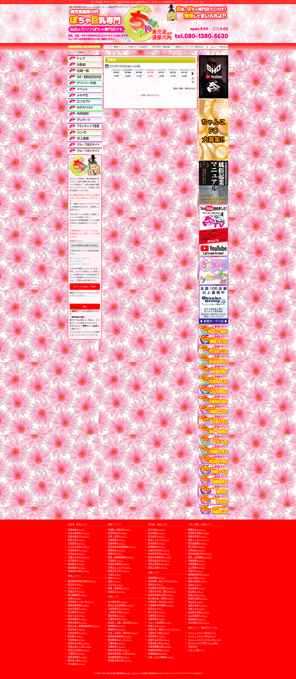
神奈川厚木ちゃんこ (77, 622)
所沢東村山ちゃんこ (117, 532)
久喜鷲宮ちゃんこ (116, 539)
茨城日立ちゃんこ (116, 591)
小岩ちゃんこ (114, 574)
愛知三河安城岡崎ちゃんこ (121, 605)
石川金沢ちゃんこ (156, 536)
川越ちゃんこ (74, 598)
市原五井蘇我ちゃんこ (119, 563)
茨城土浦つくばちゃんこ (80, 646)
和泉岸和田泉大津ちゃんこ (161, 594)
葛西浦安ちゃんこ (116, 550)
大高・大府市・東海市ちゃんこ (123, 632)
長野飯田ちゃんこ (156, 546)
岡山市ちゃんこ (195, 601)
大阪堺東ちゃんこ (156, 618)
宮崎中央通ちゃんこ (198, 598)
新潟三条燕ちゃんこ (157, 567)
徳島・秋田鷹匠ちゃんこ (200, 557)
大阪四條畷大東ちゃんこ (160, 646)
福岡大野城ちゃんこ (198, 581)
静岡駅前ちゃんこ (116, 625)
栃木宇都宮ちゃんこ (77, 608)
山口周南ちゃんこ (196, 567)
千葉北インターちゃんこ (120, 567)
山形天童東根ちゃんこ (78, 532)
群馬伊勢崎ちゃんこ (77, 656)
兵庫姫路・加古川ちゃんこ (161, 601)
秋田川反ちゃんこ (76, 539)
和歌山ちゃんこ (155, 584)
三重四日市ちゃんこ (117, 618)
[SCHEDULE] (85, 64)
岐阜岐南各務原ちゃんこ (120, 636)
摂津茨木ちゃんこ (156, 636)
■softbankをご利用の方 (79, 264)
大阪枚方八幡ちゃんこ (159, 632)
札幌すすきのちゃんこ (78, 557)
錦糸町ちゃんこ (75, 636)
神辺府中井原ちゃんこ (199, 612)
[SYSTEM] (85, 77)
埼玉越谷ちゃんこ (76, 663)
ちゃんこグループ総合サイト (202, 632)
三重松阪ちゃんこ (116, 643)
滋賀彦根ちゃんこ (156, 577)
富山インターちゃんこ (159, 539)
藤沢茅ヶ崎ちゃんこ (77, 660)
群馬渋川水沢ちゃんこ (78, 643)
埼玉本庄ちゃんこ (76, 629)
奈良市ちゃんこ (155, 608)
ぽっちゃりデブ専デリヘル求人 (203, 643)
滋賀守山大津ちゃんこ (159, 639)
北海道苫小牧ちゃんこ (78, 570)
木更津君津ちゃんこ (77, 632)
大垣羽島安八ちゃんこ (119, 608)
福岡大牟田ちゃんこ (198, 605)
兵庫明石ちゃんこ (156, 615)
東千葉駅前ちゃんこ (77, 594)
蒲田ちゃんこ (114, 581)
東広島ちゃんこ (195, 591)
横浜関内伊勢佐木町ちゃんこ (82, 580)
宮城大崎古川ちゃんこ (78, 536)
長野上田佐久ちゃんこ (159, 563)
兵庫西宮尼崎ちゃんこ (159, 649)
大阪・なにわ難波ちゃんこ (161, 656)
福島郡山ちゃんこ (76, 563)
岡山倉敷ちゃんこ (196, 588)
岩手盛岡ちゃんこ (76, 560)
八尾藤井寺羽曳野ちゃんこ (161, 605)
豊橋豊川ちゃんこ (116, 629)
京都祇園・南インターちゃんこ (163, 580)
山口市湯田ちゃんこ (198, 615)
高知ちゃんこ (194, 584)
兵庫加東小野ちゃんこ (159, 643)
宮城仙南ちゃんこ (76, 529)
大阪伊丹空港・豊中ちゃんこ (162, 591)
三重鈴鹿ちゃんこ (116, 646)
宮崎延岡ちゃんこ (196, 619)
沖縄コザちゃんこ (196, 608)
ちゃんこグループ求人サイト (202, 636)
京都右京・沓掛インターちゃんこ (164, 629)
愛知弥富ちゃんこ (116, 615)
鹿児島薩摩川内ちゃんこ (200, 553)
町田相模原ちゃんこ (77, 618)
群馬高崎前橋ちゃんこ (78, 605)
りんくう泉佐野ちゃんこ (160, 622)
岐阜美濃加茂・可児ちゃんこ (122, 653)
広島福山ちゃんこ (196, 550)
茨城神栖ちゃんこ (116, 543)
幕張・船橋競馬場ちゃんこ (121, 557)
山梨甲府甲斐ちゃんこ (159, 550)
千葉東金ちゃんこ (76, 639)
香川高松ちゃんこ (196, 546)
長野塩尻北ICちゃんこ (158, 560)
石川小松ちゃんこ (156, 529)
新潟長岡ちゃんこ (156, 543)
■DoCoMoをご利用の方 (79, 258)
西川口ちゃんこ (75, 584)
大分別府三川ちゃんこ (199, 622)
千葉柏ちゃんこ (115, 560)
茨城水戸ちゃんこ (76, 591)
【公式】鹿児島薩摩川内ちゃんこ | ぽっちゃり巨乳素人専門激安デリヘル (134, 673)
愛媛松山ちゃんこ (196, 529)
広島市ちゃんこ (195, 570)
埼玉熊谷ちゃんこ (76, 611)
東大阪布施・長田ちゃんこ (161, 598)
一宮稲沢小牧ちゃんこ (119, 611)
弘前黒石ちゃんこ (76, 543)
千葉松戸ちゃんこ (76, 653)
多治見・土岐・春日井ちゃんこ (123, 622)
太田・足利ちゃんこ (117, 536)
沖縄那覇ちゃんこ (196, 563)
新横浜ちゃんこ (115, 553)
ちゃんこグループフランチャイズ (204, 639)
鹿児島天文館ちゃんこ (199, 532)
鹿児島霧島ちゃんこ (198, 543)
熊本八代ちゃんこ (196, 594)
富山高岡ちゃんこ (156, 532)
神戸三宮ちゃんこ (156, 611)
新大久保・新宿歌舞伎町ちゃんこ (84, 625)
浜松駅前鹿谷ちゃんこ (119, 656)
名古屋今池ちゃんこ (117, 601)
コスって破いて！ (196, 649)
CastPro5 (197, 673)
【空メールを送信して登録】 (85, 286)
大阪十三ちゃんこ (156, 625)
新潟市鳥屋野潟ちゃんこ (160, 557)
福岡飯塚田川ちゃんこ (199, 574)
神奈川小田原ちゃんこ (78, 649)
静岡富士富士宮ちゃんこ (120, 660)
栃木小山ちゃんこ (76, 615)
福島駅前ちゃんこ (76, 567)
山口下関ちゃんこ (196, 577)
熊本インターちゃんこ (199, 539)
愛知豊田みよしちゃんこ (120, 639)
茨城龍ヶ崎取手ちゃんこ (120, 529)
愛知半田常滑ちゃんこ (119, 649)
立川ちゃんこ (74, 587)
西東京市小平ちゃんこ (119, 570)
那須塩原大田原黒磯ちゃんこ (122, 546)
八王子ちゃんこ (115, 584)
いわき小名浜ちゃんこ (78, 546)
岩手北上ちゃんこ (76, 553)
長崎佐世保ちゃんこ (198, 536)
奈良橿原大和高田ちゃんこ (161, 587)
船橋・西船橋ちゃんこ (119, 588)
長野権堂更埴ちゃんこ (159, 553)
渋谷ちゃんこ (114, 577)
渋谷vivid (192, 646)
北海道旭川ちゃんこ (77, 550)
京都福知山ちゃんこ (157, 653)
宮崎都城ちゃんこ (196, 560)
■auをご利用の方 (77, 261)
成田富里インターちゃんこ (81, 601)
